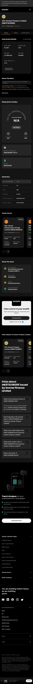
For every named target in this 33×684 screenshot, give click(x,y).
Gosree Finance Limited (8, 85)
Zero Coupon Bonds (8, 543)
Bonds (3, 610)
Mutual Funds (5, 617)
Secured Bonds (6, 554)
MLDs (3, 550)
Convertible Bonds (7, 567)
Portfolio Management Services (10, 620)
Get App (29, 680)
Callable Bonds (6, 564)
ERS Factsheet (5, 626)
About (6, 32)
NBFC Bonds (5, 547)
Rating (16, 32)
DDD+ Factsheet (6, 629)
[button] (16, 536)
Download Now (16, 318)
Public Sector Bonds (8, 557)
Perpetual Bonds (6, 540)
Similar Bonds (25, 32)
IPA (3, 613)
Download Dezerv (16, 520)
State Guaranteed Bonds (9, 560)
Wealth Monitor (5, 623)
